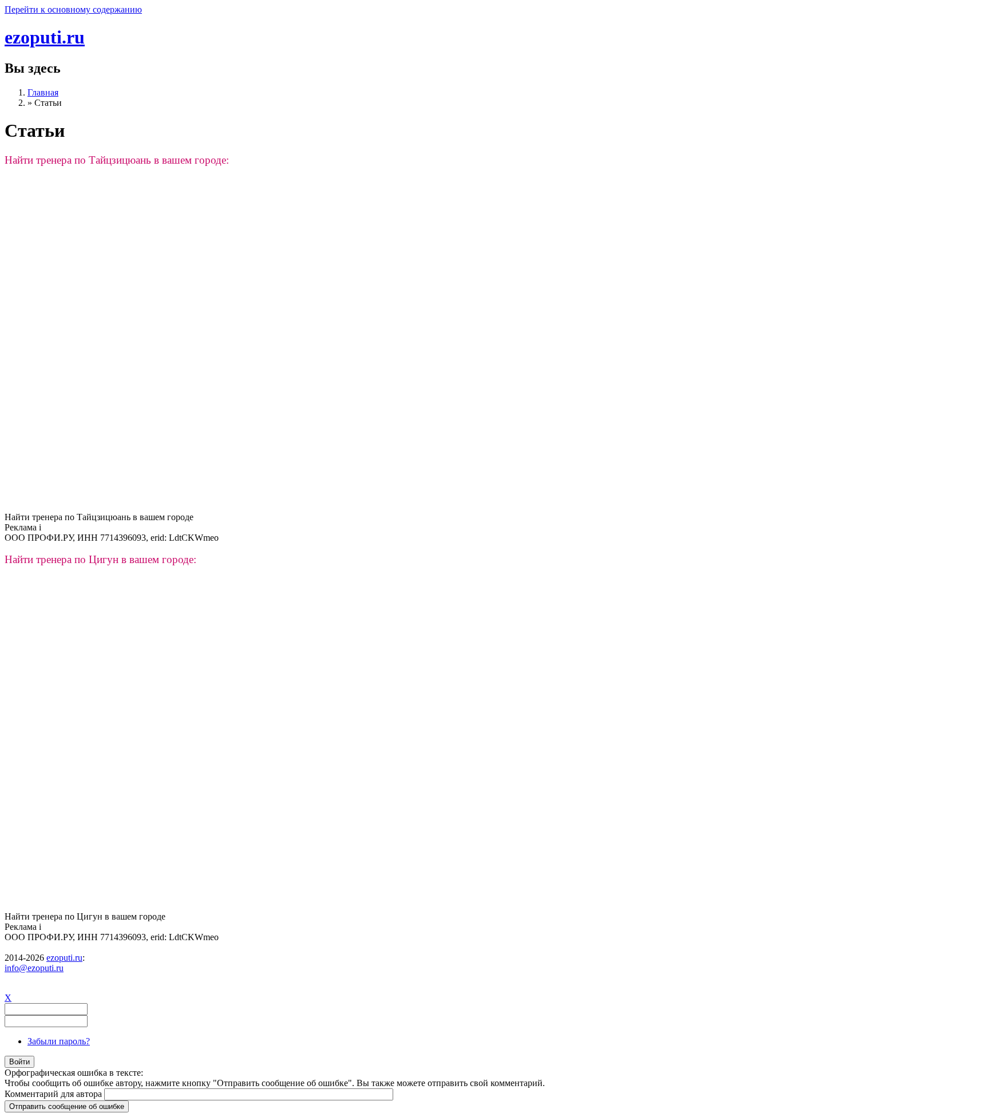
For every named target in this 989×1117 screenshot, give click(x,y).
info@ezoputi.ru (34, 968)
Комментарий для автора (54, 1094)
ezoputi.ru (45, 37)
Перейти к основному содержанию (73, 9)
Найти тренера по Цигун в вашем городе (85, 916)
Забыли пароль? (58, 1041)
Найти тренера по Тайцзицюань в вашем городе (99, 517)
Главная (42, 92)
